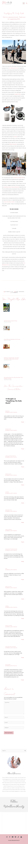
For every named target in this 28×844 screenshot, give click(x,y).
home (17, 291)
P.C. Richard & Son (13, 68)
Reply (22, 422)
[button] (23, 3)
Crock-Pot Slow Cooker (9, 201)
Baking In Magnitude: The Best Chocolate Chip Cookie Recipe (11, 358)
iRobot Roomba (13, 144)
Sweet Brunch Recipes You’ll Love (12, 339)
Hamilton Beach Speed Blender (11, 187)
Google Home (18, 94)
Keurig (15, 136)
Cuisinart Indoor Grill (19, 177)
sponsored (21, 291)
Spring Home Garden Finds (10, 320)
